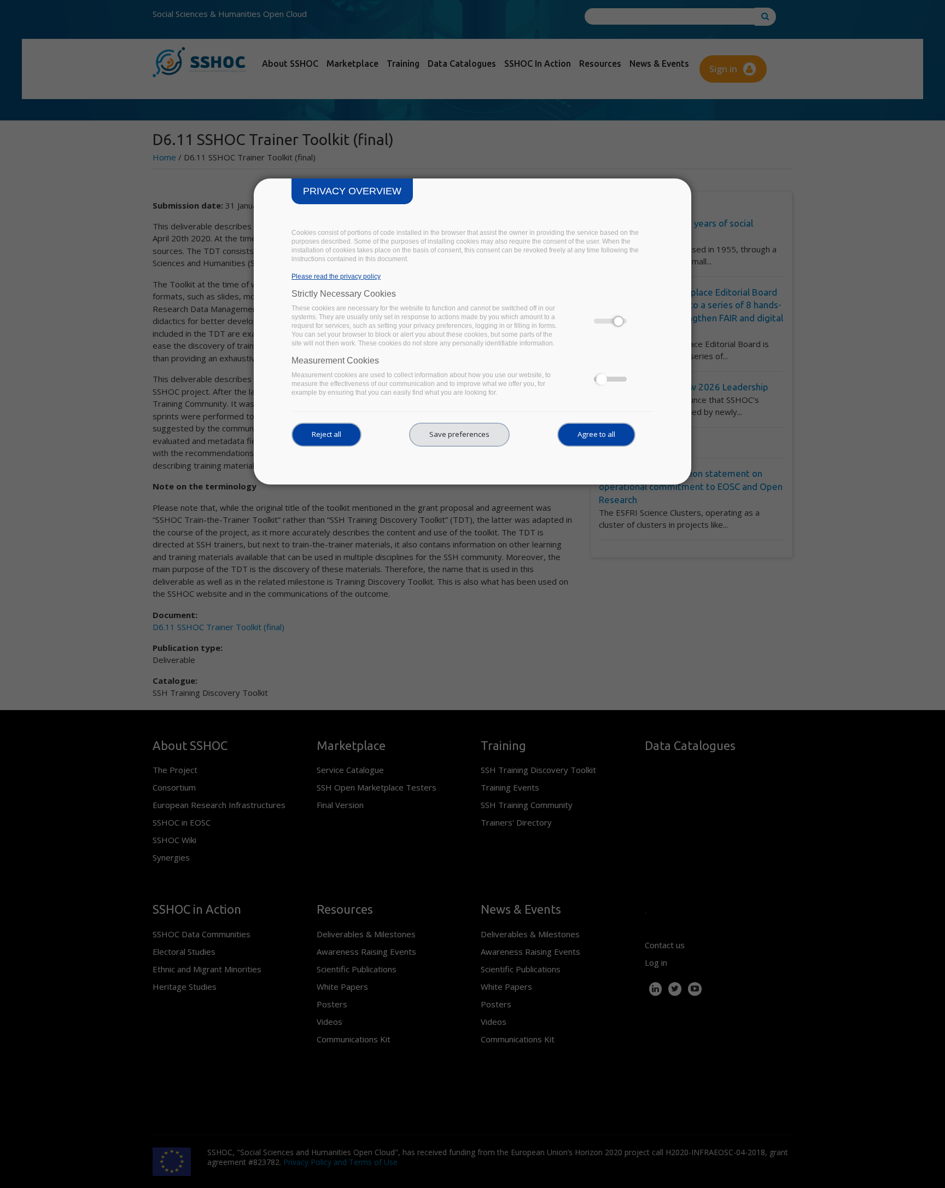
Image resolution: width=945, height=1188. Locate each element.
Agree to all (596, 434)
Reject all (326, 434)
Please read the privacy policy (336, 276)
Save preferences (459, 434)
